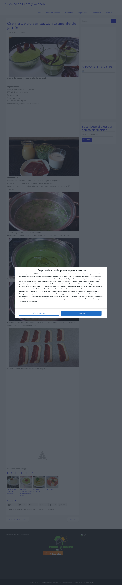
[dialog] (61, 292)
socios (41, 274)
